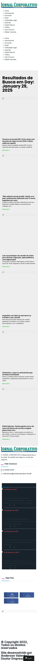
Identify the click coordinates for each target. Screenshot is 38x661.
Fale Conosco (9, 30)
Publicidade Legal (11, 20)
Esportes (8, 22)
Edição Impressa (10, 32)
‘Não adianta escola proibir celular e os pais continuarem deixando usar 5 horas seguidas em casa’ (18, 198)
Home (7, 11)
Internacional (9, 13)
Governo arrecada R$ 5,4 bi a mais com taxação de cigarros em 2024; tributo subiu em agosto (18, 141)
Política (7, 27)
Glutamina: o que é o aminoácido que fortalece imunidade (17, 374)
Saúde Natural (10, 25)
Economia (8, 15)
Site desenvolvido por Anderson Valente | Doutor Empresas (16, 655)
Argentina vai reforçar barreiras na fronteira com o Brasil (16, 317)
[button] (19, 36)
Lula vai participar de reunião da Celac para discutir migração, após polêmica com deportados (18, 258)
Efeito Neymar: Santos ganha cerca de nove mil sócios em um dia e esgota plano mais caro (18, 428)
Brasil (6, 18)
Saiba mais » (6, 150)
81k (12, 595)
